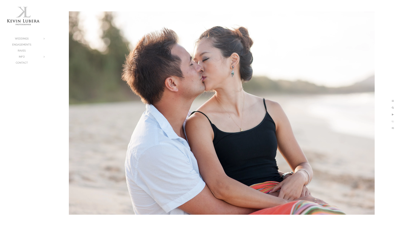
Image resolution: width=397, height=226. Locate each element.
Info (22, 56)
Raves (22, 50)
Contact (22, 62)
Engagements (21, 44)
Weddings (22, 38)
